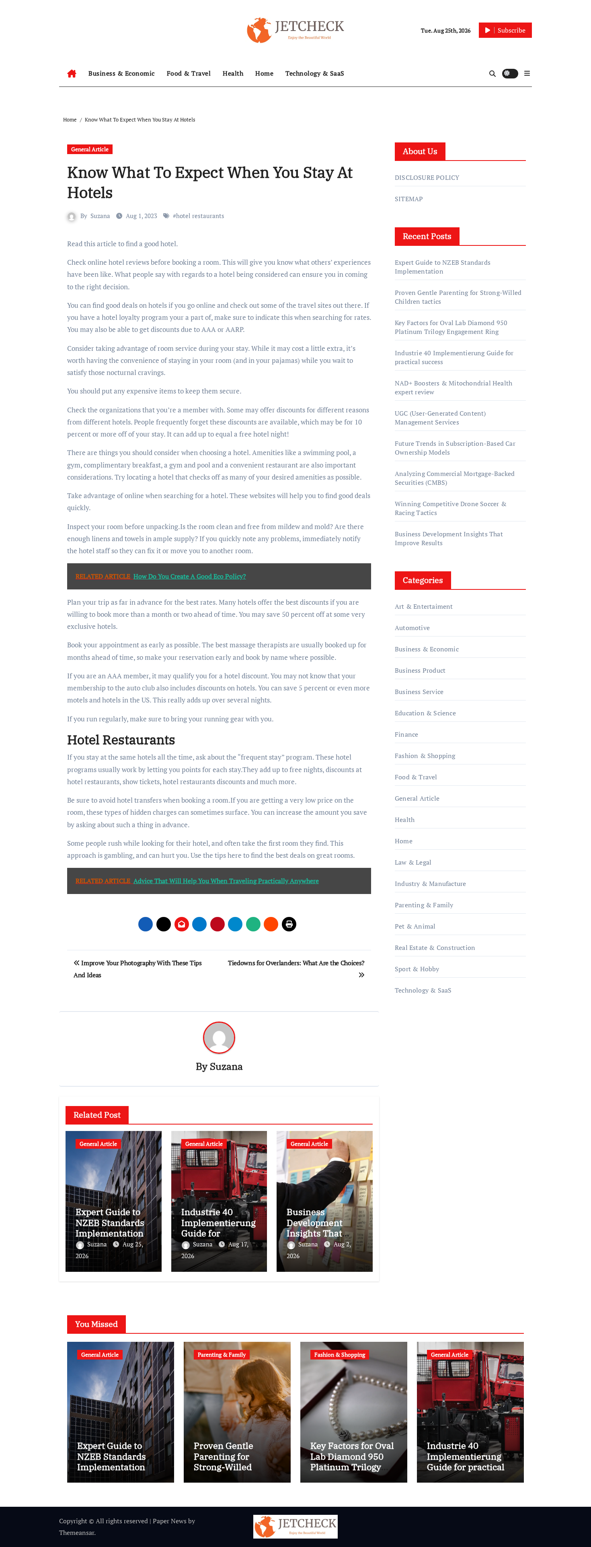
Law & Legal (413, 862)
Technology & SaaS (315, 73)
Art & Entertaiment (424, 606)
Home (264, 73)
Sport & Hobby (417, 968)
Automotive (412, 627)
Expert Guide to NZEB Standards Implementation (110, 1222)
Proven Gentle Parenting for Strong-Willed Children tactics (227, 1461)
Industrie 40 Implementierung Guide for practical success (218, 1227)
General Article (90, 149)
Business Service (419, 691)
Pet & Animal (415, 926)
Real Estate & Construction (435, 947)
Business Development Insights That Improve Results (321, 1227)
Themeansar (76, 1532)
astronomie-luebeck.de (428, 1136)
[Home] (71, 73)
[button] (527, 73)
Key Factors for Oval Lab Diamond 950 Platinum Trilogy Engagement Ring (451, 327)
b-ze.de (405, 1125)
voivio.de (408, 1159)
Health (233, 73)
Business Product (420, 670)
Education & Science (425, 713)
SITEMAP (409, 198)
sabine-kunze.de (418, 1090)
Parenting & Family (424, 904)
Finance (406, 734)
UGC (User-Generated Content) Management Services (440, 417)
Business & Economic (121, 73)
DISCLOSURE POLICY (427, 177)
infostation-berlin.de (425, 1079)
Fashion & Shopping (425, 755)
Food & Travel (189, 73)
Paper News (170, 1520)
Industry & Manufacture (430, 883)
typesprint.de (414, 1113)
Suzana (100, 216)
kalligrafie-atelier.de (424, 1102)
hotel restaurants (200, 216)
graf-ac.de (409, 1147)
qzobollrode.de (416, 1044)
